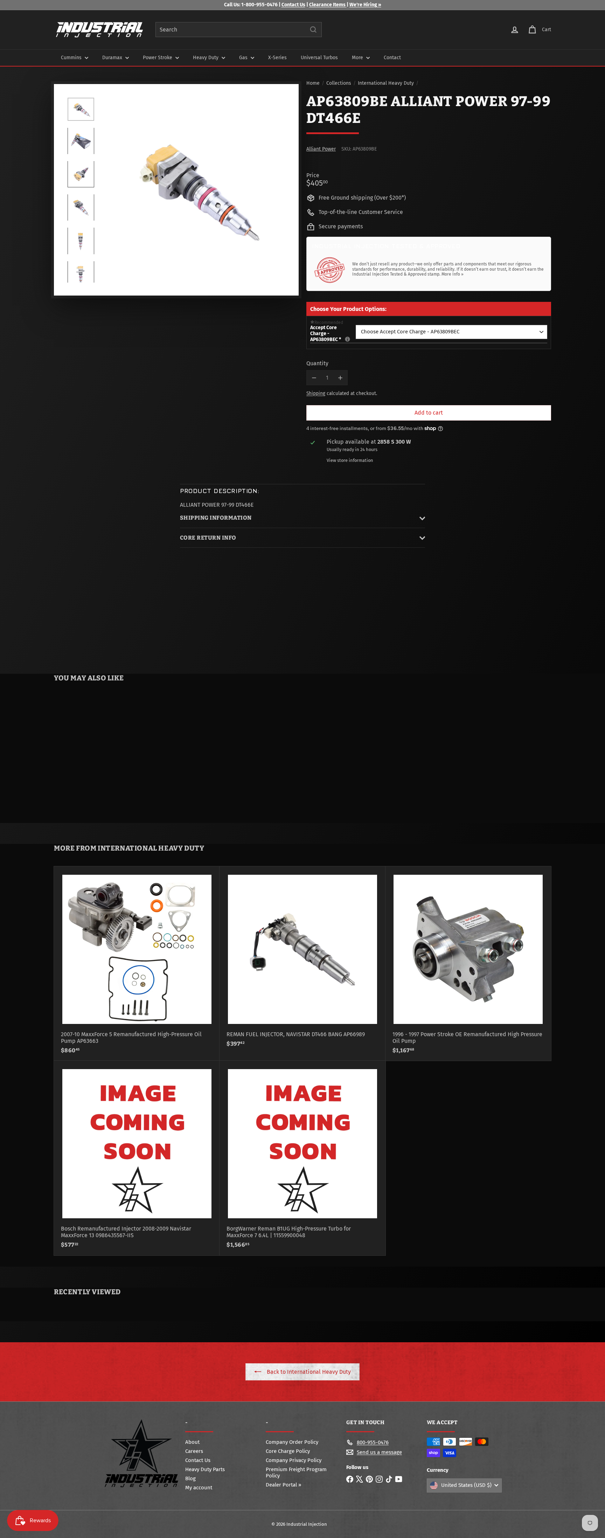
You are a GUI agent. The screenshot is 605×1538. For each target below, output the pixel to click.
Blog (190, 1478)
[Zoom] (193, 190)
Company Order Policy (292, 1442)
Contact (392, 58)
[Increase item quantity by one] (340, 377)
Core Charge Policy (288, 1451)
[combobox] (238, 29)
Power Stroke (158, 58)
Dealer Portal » (283, 1485)
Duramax (113, 58)
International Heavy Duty (386, 83)
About (192, 1442)
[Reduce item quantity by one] (313, 377)
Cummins (72, 58)
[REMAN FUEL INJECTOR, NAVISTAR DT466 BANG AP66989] (302, 960)
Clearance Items (328, 5)
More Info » (452, 274)
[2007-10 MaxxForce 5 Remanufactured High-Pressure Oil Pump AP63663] (137, 963)
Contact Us (293, 5)
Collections (338, 83)
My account (198, 1487)
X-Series (277, 58)
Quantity (317, 363)
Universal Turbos (319, 58)
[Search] (313, 29)
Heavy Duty (206, 58)
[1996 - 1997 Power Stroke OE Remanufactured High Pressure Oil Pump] (468, 963)
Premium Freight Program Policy (296, 1472)
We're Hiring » (365, 5)
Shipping (315, 393)
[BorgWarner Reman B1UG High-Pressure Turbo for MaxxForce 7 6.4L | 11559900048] (302, 1158)
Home (313, 83)
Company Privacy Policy (293, 1460)
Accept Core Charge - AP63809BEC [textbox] (333, 333)
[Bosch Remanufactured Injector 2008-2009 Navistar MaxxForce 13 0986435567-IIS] (137, 1158)
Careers (194, 1451)
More (358, 58)
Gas (244, 58)
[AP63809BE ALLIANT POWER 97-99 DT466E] (95, 754)
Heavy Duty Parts (205, 1469)
